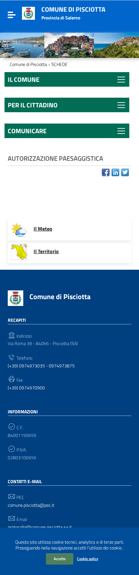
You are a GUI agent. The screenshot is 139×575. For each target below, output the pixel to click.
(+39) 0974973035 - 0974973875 (41, 366)
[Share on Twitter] (125, 172)
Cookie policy (87, 559)
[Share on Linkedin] (115, 172)
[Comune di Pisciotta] (28, 12)
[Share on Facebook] (106, 172)
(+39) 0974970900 (26, 388)
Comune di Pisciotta (73, 9)
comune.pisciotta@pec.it (31, 505)
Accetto (60, 559)
